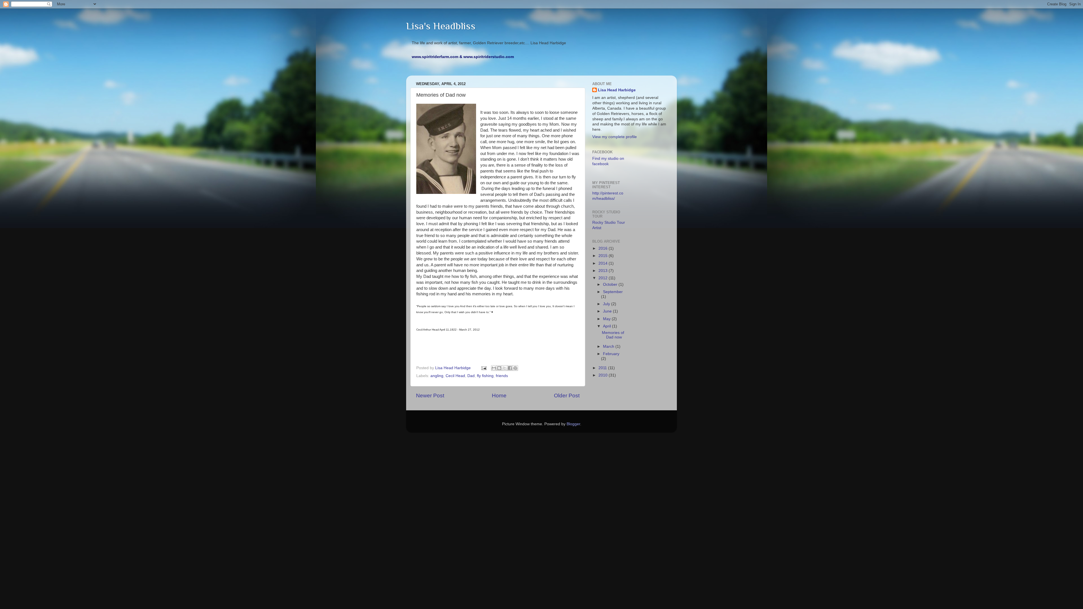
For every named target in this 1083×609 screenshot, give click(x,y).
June (608, 311)
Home (499, 395)
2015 (603, 256)
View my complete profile (614, 137)
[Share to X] (504, 368)
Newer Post (430, 395)
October (610, 284)
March (609, 346)
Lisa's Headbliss (441, 26)
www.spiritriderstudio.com (488, 57)
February (611, 354)
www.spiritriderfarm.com (435, 57)
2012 (603, 278)
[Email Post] (483, 368)
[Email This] (494, 368)
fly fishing (485, 376)
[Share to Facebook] (510, 368)
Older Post (567, 395)
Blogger (573, 424)
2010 (603, 375)
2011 (603, 368)
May (607, 319)
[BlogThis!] (499, 368)
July (607, 304)
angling (436, 376)
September (613, 292)
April (607, 326)
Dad (471, 376)
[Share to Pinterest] (515, 368)
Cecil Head (455, 376)
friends (502, 376)
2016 (603, 248)
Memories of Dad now (613, 335)
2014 (603, 263)
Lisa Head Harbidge (617, 90)
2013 (603, 271)
